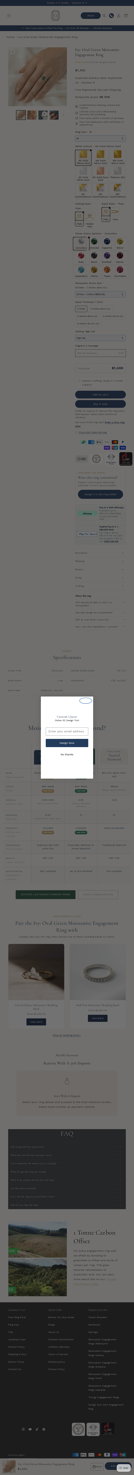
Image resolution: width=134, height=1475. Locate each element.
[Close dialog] (86, 701)
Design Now (67, 742)
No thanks (67, 754)
